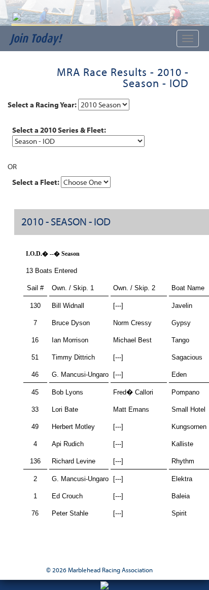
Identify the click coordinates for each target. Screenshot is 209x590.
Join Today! (35, 38)
